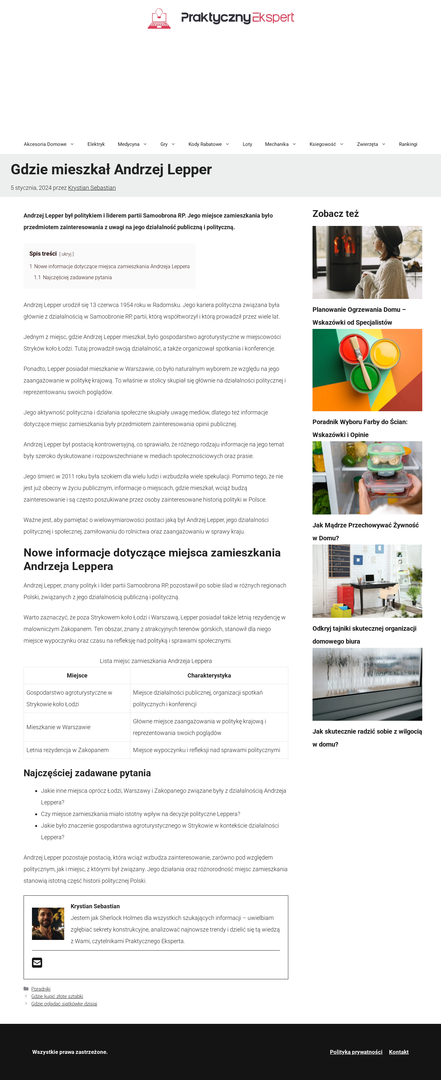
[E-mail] (37, 965)
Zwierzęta (367, 144)
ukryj (66, 254)
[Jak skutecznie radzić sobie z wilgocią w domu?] (367, 686)
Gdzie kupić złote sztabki (57, 996)
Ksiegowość (323, 144)
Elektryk (96, 144)
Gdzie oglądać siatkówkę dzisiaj (64, 1004)
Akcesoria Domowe (45, 144)
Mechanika (277, 144)
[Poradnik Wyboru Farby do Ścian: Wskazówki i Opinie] (367, 372)
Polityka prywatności (356, 1052)
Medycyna (128, 144)
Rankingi (408, 144)
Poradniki (40, 989)
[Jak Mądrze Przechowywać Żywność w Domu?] (367, 480)
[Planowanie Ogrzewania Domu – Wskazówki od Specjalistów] (367, 264)
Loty (247, 144)
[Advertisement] (220, 86)
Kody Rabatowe (205, 144)
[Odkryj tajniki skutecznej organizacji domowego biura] (367, 583)
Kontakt (399, 1052)
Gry (164, 144)
